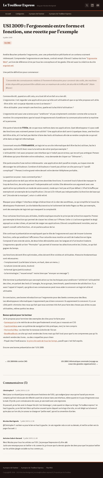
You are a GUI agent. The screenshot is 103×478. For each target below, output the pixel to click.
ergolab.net (8, 65)
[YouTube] (98, 5)
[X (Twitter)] (87, 5)
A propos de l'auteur (36, 13)
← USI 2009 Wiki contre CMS (16, 361)
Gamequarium (10, 322)
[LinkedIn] (92, 5)
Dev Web (7, 43)
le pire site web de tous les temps (42, 340)
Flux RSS (49, 468)
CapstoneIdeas (10, 326)
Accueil (8, 13)
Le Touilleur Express (19, 5)
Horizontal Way (11, 329)
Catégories (20, 13)
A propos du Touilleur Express (60, 13)
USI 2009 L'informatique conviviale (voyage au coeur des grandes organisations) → (79, 362)
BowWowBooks (11, 333)
